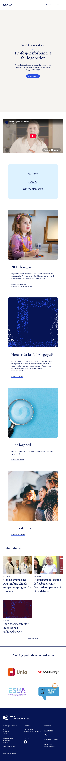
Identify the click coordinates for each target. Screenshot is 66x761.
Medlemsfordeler (51, 739)
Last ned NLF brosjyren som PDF (21, 286)
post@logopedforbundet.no (32, 731)
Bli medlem (48, 730)
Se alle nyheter (33, 638)
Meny (57, 5)
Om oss (47, 735)
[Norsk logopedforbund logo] (7, 5)
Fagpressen (43, 364)
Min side (48, 5)
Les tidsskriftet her (17, 376)
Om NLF (33, 174)
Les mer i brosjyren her (18, 284)
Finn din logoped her (17, 459)
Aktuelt (33, 181)
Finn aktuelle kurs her (18, 534)
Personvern (48, 744)
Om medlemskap (33, 189)
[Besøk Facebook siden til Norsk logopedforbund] (25, 742)
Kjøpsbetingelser (49, 746)
